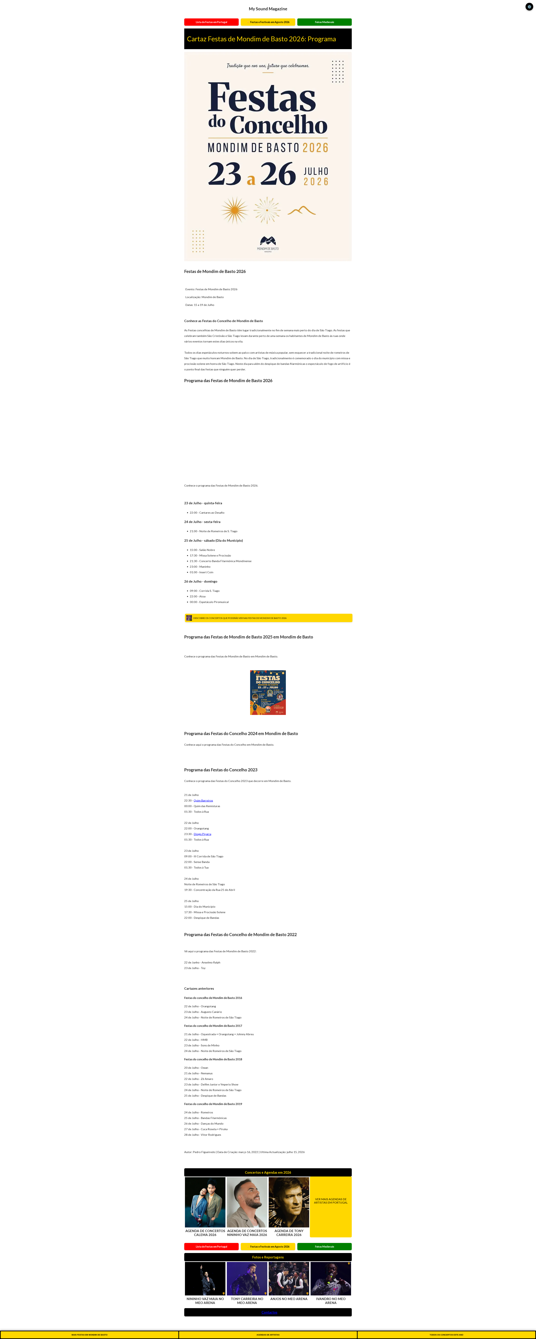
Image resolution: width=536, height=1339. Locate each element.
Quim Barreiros (203, 800)
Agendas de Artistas (268, 1335)
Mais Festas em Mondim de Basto (89, 1335)
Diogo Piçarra (202, 834)
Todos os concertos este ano (446, 1335)
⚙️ (529, 7)
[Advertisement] (268, 436)
